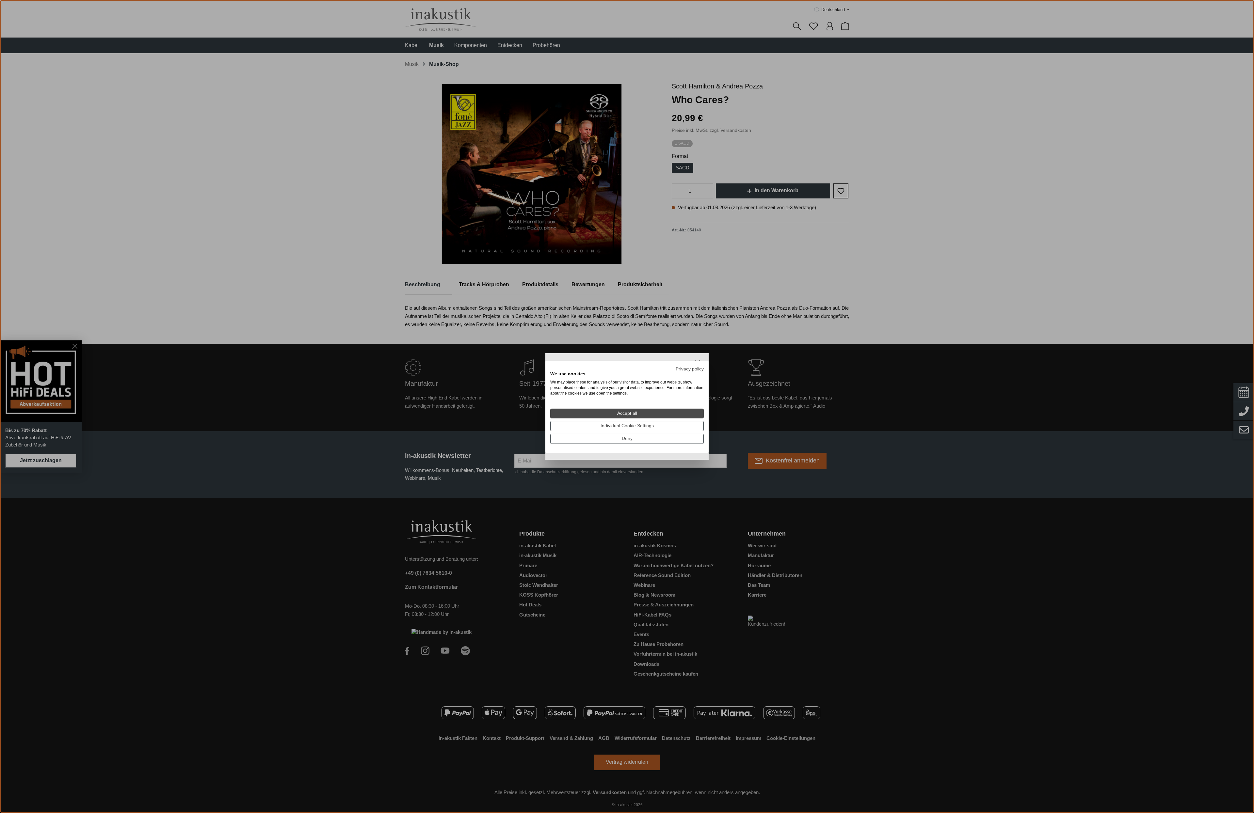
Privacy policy (690, 368)
